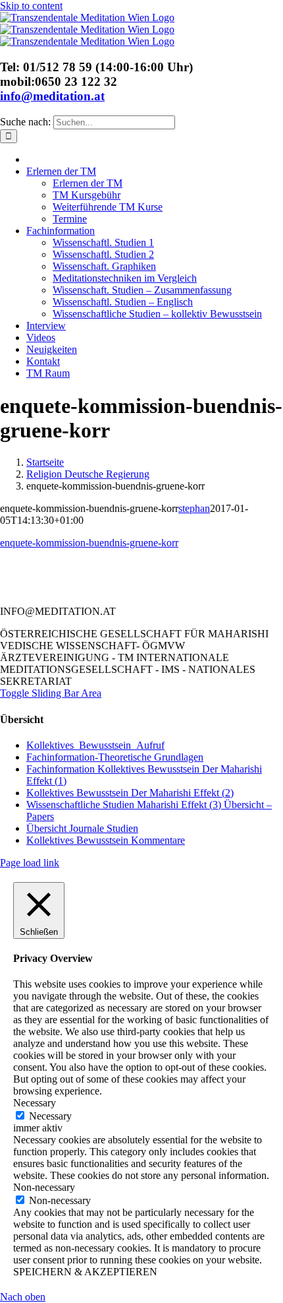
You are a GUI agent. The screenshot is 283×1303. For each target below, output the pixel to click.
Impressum (221, 589)
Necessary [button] (34, 1102)
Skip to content (31, 5)
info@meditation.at (52, 96)
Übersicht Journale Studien (82, 828)
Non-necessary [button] (44, 1187)
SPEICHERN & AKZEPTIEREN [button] (85, 1271)
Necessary (50, 1116)
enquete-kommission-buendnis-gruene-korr (89, 542)
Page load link (29, 862)
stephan (194, 508)
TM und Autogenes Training (185, 577)
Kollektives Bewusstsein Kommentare (105, 840)
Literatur (118, 565)
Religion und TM (206, 565)
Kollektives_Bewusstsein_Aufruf (95, 745)
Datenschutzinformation (114, 589)
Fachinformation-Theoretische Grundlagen (114, 757)
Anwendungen (62, 577)
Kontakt (50, 565)
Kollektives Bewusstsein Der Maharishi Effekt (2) (130, 792)
